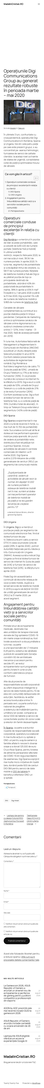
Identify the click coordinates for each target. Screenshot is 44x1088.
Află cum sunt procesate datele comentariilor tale (21, 958)
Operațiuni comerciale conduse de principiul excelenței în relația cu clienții (22, 185)
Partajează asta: (17, 211)
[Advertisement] (22, 39)
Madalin (13, 128)
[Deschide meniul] (38, 4)
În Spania (8, 727)
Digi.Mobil (15, 800)
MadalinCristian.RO (13, 3)
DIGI (6, 800)
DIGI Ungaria (16, 194)
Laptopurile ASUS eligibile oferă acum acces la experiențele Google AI (16, 1038)
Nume (6, 891)
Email (6, 902)
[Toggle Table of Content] (35, 178)
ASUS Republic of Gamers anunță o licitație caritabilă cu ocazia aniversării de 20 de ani (17, 1025)
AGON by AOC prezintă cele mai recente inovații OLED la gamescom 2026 (18, 1010)
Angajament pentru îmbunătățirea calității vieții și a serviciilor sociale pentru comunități (21, 203)
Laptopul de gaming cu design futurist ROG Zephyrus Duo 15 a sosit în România (14, 819)
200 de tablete (20, 771)
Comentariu (9, 861)
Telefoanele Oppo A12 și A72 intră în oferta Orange (33, 819)
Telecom (21, 128)
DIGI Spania (15, 191)
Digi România (10, 239)
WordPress (36, 1083)
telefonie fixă (31, 302)
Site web (7, 913)
